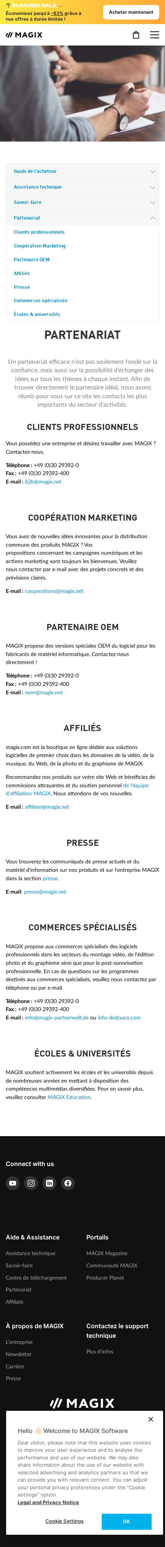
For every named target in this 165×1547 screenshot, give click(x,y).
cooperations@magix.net (54, 591)
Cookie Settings (64, 1521)
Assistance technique (38, 187)
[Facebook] (68, 1183)
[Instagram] (31, 1183)
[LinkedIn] (49, 1183)
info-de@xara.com (119, 1018)
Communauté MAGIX (111, 1266)
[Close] (150, 1419)
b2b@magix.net (43, 482)
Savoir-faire (27, 202)
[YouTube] (13, 1183)
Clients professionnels (39, 232)
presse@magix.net (45, 892)
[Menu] (154, 34)
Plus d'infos (99, 1352)
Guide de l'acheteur (35, 171)
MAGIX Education (69, 1097)
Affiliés (22, 273)
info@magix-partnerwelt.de (57, 1018)
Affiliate (14, 1302)
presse (50, 878)
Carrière (15, 1367)
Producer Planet (105, 1278)
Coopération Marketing (40, 246)
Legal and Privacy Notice (48, 1502)
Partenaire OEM (32, 259)
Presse (22, 287)
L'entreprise (19, 1342)
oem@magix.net (44, 692)
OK (126, 1521)
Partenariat (27, 218)
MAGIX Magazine (106, 1253)
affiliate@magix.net (47, 807)
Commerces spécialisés (41, 300)
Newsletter (18, 1354)
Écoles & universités (37, 314)
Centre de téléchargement (36, 1278)
